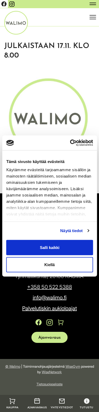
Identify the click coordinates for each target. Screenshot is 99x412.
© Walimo (12, 366)
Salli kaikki (49, 247)
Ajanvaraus (49, 338)
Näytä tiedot (71, 230)
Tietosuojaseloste (49, 384)
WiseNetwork (52, 372)
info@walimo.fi (50, 297)
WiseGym (72, 366)
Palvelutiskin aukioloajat (49, 308)
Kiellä (49, 264)
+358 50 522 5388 (49, 287)
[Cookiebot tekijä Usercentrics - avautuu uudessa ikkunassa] (70, 143)
